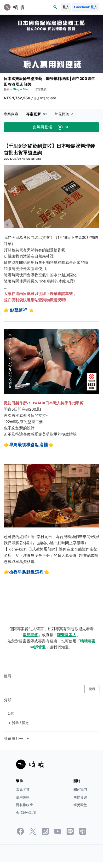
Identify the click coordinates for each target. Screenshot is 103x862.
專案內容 (11, 114)
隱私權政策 (24, 805)
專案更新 (36, 114)
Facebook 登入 (85, 7)
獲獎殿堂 (80, 805)
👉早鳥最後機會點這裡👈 (28, 444)
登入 (66, 7)
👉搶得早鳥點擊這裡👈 (26, 572)
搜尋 (7, 676)
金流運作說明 (26, 813)
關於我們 (80, 790)
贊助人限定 (18, 722)
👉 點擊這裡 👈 (19, 310)
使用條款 (22, 797)
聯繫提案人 (66, 635)
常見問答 (64, 114)
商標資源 (80, 797)
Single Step (21, 89)
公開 (11, 713)
